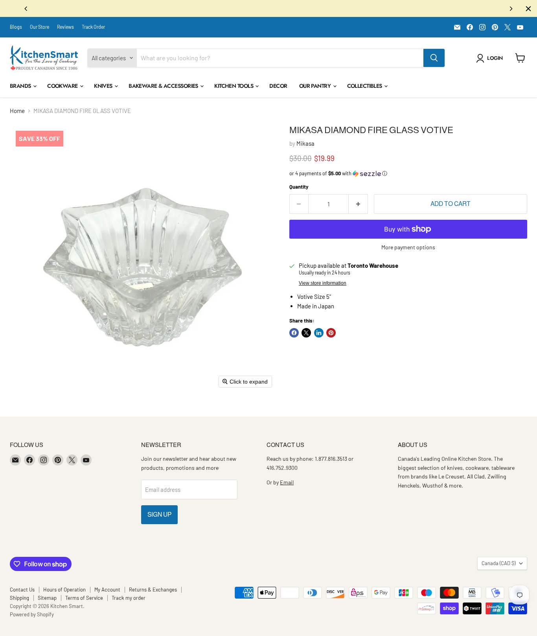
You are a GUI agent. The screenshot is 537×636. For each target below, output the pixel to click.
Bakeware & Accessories (164, 86)
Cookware (63, 86)
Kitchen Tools (234, 86)
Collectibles (365, 86)
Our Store (39, 27)
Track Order (93, 27)
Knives (104, 86)
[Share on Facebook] (294, 332)
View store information (322, 283)
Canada (498, 563)
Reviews (65, 27)
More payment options (408, 247)
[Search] (434, 58)
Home (17, 111)
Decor (278, 86)
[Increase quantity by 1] (358, 204)
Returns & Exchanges (153, 589)
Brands (21, 86)
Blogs (16, 27)
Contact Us (22, 589)
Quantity (299, 187)
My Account (107, 589)
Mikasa (305, 143)
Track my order (128, 598)
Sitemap (47, 598)
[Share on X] (306, 332)
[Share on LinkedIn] (319, 332)
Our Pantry (315, 86)
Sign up (159, 514)
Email (287, 482)
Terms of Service (84, 598)
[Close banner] (528, 8)
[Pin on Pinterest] (331, 332)
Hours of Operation (64, 589)
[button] (491, 58)
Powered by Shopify (32, 614)
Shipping (19, 598)
